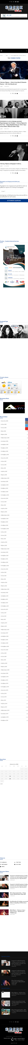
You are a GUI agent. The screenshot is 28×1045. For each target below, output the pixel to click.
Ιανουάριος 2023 (4, 552)
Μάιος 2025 (3, 468)
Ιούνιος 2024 (3, 501)
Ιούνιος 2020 (3, 656)
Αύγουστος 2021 (4, 609)
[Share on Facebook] (12, 93)
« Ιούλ (1, 783)
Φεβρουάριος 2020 (5, 670)
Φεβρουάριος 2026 (5, 437)
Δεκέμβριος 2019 (4, 676)
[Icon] (14, 70)
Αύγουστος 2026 (4, 421)
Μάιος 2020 (3, 659)
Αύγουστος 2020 (4, 649)
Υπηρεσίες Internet (7, 1038)
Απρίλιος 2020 (4, 663)
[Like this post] (10, 93)
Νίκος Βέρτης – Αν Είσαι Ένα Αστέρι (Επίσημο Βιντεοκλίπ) (18, 993)
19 (9, 776)
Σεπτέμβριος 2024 (5, 495)
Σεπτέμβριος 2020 (5, 646)
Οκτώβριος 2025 (4, 451)
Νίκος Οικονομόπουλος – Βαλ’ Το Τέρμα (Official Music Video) (19, 1010)
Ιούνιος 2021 (3, 616)
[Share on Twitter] (14, 93)
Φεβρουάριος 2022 (5, 589)
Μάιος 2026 (3, 431)
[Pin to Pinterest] (15, 93)
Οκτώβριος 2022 (4, 562)
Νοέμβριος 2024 (4, 488)
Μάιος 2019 (3, 700)
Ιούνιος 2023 (3, 535)
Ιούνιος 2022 (3, 575)
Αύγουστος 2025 (4, 458)
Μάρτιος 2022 (4, 585)
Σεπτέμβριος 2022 (5, 565)
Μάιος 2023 (3, 538)
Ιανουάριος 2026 (4, 441)
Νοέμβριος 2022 (4, 558)
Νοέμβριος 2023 (4, 521)
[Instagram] (13, 1)
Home (1, 55)
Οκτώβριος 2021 (4, 602)
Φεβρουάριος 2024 (5, 515)
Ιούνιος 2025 (3, 464)
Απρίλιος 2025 (4, 471)
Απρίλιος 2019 (4, 703)
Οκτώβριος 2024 (4, 491)
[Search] (26, 51)
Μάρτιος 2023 (4, 545)
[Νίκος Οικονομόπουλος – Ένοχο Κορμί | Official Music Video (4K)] (4, 895)
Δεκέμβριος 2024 (4, 485)
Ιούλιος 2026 (3, 424)
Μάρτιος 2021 (4, 626)
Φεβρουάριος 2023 (5, 548)
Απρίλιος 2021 (4, 622)
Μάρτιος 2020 (4, 666)
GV (1, 86)
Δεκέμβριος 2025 (4, 444)
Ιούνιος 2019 (3, 696)
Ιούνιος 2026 (3, 427)
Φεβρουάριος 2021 (5, 629)
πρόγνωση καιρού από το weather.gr (11, 394)
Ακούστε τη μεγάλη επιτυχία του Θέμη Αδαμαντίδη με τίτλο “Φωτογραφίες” (18, 1002)
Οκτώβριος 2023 (4, 525)
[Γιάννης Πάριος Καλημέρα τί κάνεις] (14, 151)
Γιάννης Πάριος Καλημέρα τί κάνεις (10, 163)
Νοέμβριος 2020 (4, 639)
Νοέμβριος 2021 (4, 599)
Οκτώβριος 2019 (4, 683)
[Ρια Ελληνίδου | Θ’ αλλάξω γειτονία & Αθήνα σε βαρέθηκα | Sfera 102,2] (4, 903)
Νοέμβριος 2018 (4, 720)
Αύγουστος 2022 (4, 569)
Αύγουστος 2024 (4, 498)
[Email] (17, 1)
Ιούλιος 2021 (3, 612)
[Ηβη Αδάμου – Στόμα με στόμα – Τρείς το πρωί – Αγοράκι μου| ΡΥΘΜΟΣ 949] (4, 912)
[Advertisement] (14, 34)
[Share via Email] (17, 93)
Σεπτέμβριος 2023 (5, 528)
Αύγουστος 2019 (4, 690)
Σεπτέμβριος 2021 (5, 606)
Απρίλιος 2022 (4, 582)
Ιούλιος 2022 (3, 572)
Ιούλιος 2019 (3, 693)
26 (9, 778)
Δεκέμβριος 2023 (4, 518)
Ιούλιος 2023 (3, 532)
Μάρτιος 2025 (4, 474)
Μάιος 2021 (3, 619)
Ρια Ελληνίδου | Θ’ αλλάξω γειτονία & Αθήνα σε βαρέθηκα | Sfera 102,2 (19, 902)
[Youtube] (15, 1)
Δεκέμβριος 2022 (4, 555)
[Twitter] (11, 1)
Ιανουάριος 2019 (4, 713)
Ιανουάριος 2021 (4, 633)
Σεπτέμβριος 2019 (5, 686)
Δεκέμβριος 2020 (4, 636)
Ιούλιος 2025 (3, 461)
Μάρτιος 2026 (4, 434)
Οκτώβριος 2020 (4, 643)
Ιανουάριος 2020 (4, 673)
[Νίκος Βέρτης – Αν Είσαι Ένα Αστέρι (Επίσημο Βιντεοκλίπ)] (5, 995)
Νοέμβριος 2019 (4, 680)
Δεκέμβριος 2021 (4, 596)
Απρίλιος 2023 (4, 542)
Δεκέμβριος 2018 (4, 717)
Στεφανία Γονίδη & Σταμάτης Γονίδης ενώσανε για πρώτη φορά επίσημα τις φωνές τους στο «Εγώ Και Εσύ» (19, 877)
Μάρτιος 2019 (4, 707)
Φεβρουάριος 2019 (5, 710)
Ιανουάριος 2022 (4, 592)
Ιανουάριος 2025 (4, 481)
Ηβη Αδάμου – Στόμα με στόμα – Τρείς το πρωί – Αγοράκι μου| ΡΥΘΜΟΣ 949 (18, 911)
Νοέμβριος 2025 (4, 448)
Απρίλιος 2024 (4, 508)
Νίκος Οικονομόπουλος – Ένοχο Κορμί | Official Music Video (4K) (18, 893)
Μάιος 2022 (3, 579)
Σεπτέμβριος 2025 (5, 454)
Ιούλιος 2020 (3, 653)
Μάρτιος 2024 (4, 511)
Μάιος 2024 (3, 505)
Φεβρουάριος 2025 (5, 478)
